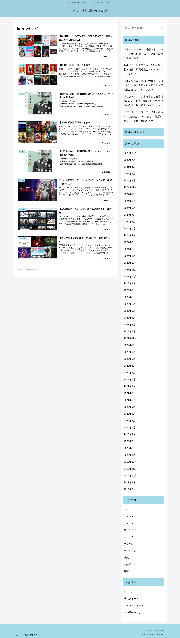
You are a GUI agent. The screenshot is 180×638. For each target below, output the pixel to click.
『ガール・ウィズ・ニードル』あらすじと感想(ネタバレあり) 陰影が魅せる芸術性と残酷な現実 (143, 116)
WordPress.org (132, 612)
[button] (162, 28)
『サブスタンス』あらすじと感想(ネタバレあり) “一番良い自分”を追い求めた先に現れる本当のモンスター (144, 101)
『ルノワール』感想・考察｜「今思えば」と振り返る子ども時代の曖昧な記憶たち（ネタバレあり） (143, 85)
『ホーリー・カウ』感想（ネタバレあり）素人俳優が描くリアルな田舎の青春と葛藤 (143, 54)
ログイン (129, 591)
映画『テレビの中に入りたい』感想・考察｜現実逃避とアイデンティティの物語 (143, 69)
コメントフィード (133, 605)
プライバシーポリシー (156, 630)
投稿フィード (131, 598)
